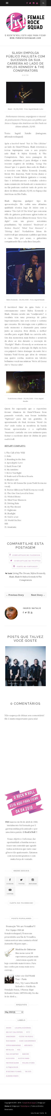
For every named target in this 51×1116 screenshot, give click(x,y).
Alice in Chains (23, 1058)
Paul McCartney (12, 1054)
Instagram (33, 884)
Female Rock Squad (29, 1103)
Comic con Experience (27, 1041)
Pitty (28, 1032)
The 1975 (28, 1071)
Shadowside (10, 1036)
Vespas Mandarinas (13, 1045)
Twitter (21, 884)
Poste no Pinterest (27, 566)
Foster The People (26, 1036)
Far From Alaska (12, 1063)
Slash (11, 577)
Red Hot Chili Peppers (14, 1032)
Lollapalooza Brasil (23, 1028)
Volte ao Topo (38, 1113)
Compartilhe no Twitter (27, 561)
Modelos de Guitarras (25, 949)
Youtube (10, 894)
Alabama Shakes (12, 1076)
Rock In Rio (10, 1058)
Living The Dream (21, 573)
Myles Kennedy (38, 573)
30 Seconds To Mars (13, 1071)
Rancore (25, 1054)
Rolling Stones (28, 1063)
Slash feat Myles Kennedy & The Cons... (22, 682)
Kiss (18, 1050)
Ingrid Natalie (32, 608)
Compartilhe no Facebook (26, 555)
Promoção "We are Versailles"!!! (20, 926)
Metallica (10, 1050)
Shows (8, 1028)
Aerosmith (28, 1045)
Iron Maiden (10, 1041)
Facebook (10, 884)
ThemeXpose (24, 1106)
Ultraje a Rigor (12, 1067)
